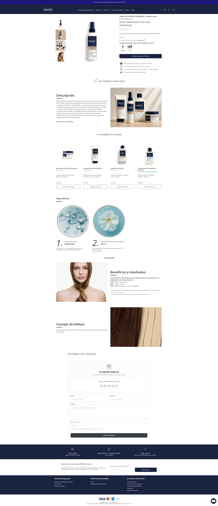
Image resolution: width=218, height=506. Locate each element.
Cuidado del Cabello (117, 10)
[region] (61, 41)
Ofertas (127, 10)
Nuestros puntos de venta (134, 484)
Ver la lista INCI (109, 258)
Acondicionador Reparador (92, 168)
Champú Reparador (117, 168)
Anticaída (98, 10)
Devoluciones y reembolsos (98, 484)
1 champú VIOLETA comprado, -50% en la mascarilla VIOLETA (109, 2)
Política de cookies (59, 486)
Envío (92, 482)
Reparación (60, 170)
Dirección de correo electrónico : (120, 466)
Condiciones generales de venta (63, 482)
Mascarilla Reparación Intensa (66, 168)
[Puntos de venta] (165, 9)
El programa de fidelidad (134, 486)
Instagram (130, 488)
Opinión (73, 404)
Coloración (106, 10)
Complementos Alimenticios (86, 10)
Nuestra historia (131, 482)
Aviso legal (57, 484)
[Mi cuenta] (168, 9)
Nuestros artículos (132, 490)
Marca (133, 10)
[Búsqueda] (161, 9)
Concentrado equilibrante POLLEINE (147, 169)
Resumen (112, 396)
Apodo (72, 396)
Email (75, 422)
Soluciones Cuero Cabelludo (147, 172)
